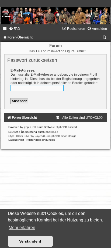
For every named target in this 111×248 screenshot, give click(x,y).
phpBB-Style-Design (64, 135)
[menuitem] (14, 29)
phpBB (28, 126)
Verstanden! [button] (30, 241)
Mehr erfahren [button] (22, 227)
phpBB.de (52, 131)
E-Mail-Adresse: (23, 70)
